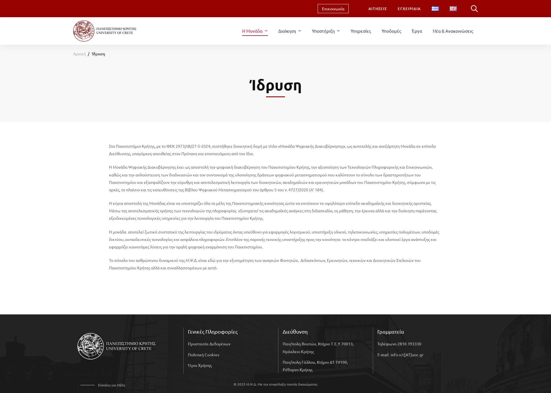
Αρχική (79, 53)
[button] (102, 385)
